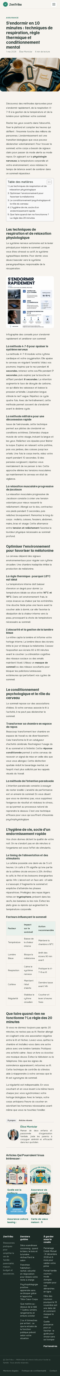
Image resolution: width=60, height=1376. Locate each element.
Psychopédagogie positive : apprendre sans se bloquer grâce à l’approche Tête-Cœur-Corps (29, 1292)
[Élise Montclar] (13, 1142)
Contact (53, 1371)
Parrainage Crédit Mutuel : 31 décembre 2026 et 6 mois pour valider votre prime (50, 1257)
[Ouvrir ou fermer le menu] (54, 4)
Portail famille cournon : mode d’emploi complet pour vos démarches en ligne (50, 1281)
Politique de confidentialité (34, 1371)
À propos (11, 1120)
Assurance (12, 18)
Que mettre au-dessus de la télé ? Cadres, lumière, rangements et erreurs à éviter (28, 1310)
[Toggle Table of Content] (48, 182)
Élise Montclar (28, 1126)
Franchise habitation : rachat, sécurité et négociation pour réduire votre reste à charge (29, 1272)
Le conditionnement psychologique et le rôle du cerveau (30, 202)
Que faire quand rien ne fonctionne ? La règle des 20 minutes (29, 216)
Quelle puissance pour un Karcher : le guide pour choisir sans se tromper (49, 1330)
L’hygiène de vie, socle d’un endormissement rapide (24, 209)
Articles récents (25, 1120)
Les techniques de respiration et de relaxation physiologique (28, 188)
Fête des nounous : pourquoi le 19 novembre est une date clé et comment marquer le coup (50, 1306)
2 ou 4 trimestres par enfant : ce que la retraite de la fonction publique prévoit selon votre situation (28, 1329)
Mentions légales (10, 1371)
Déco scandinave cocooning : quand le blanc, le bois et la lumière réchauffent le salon (29, 1253)
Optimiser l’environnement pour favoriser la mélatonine (26, 195)
